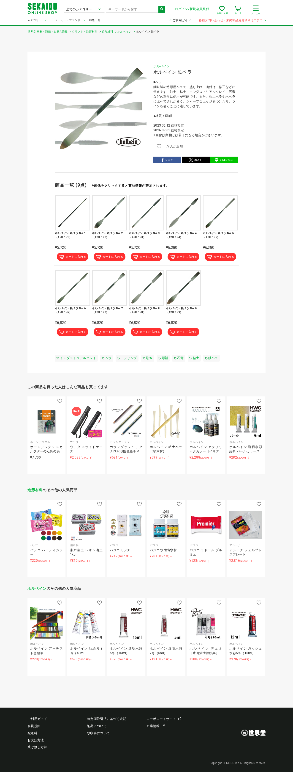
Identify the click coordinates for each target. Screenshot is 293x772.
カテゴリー (34, 20)
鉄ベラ (213, 358)
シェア (169, 159)
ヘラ (108, 358)
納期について (97, 726)
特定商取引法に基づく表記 (106, 719)
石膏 (180, 358)
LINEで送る (226, 159)
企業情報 (153, 726)
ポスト (198, 159)
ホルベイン (161, 66)
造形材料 (35, 490)
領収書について (98, 733)
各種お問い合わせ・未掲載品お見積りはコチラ (231, 20)
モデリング (129, 358)
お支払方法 (35, 740)
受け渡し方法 (37, 747)
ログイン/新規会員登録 (192, 9)
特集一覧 (94, 20)
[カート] (237, 10)
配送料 (32, 733)
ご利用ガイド (182, 20)
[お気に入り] (222, 10)
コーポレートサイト (161, 719)
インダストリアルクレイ (78, 358)
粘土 (196, 358)
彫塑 (165, 358)
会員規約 (34, 726)
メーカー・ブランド (67, 20)
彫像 (149, 358)
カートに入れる (75, 256)
